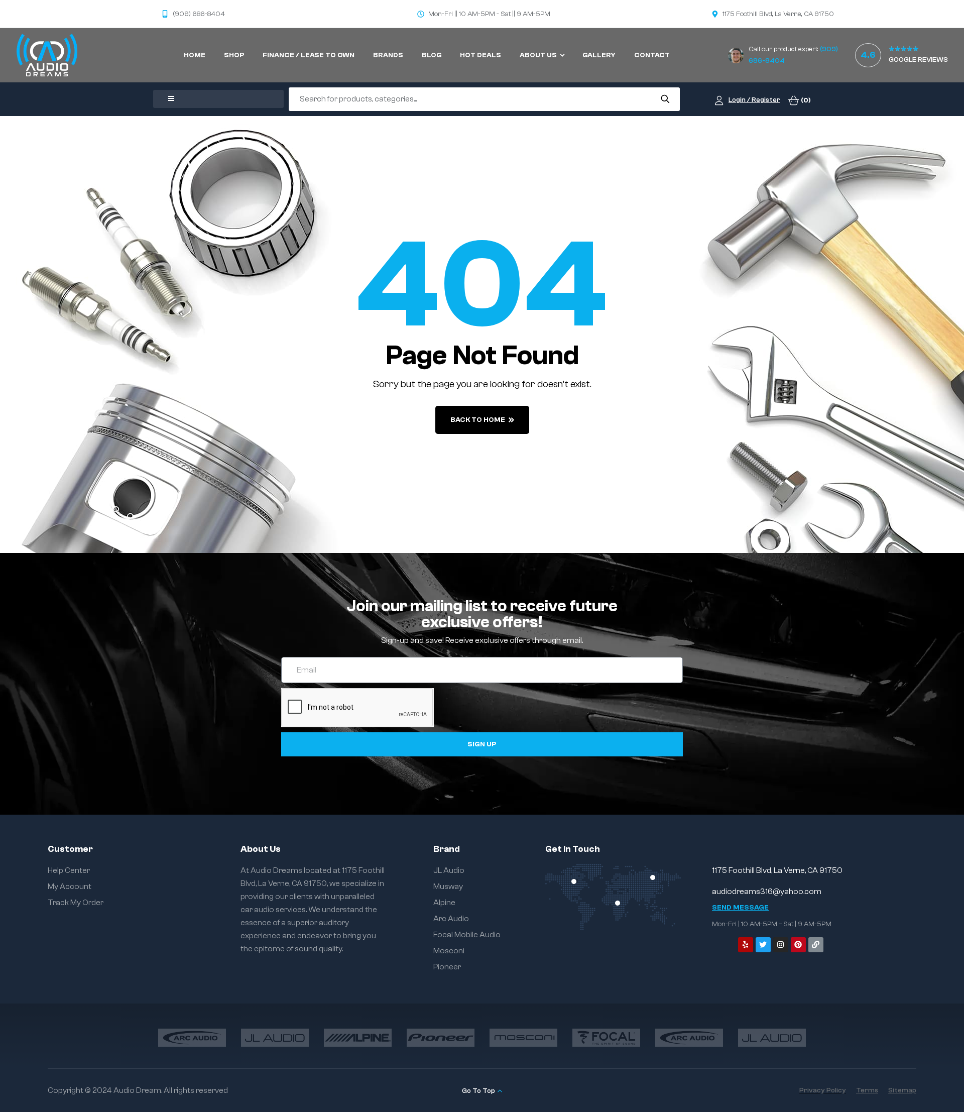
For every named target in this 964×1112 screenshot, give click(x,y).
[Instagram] (780, 944)
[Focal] (606, 1038)
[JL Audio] (275, 1038)
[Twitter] (763, 944)
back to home (477, 420)
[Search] (665, 98)
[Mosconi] (523, 1038)
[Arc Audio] (192, 1038)
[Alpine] (358, 1038)
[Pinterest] (798, 944)
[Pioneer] (440, 1038)
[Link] (815, 944)
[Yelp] (745, 944)
